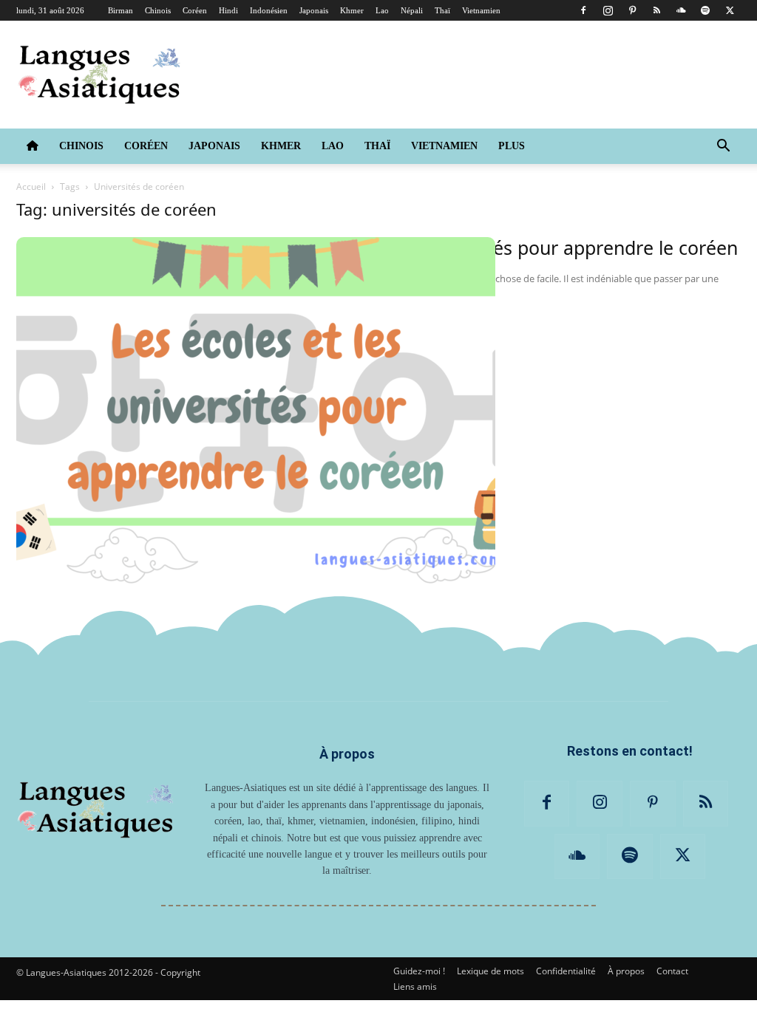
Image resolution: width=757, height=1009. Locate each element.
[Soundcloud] (681, 10)
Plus (511, 145)
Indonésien (269, 10)
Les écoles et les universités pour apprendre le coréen (506, 247)
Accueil (31, 186)
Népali (412, 10)
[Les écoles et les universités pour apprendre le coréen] (255, 410)
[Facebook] (583, 10)
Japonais (313, 10)
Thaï (442, 10)
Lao (382, 10)
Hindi (228, 10)
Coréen (195, 10)
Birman (120, 10)
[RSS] (656, 10)
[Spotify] (705, 10)
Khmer (352, 10)
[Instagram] (608, 10)
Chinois (158, 10)
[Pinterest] (632, 10)
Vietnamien (481, 10)
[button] (723, 147)
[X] (730, 10)
